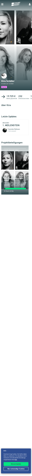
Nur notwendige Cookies (16, 469)
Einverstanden (16, 464)
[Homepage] (16, 4)
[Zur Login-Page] (30, 4)
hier (16, 459)
